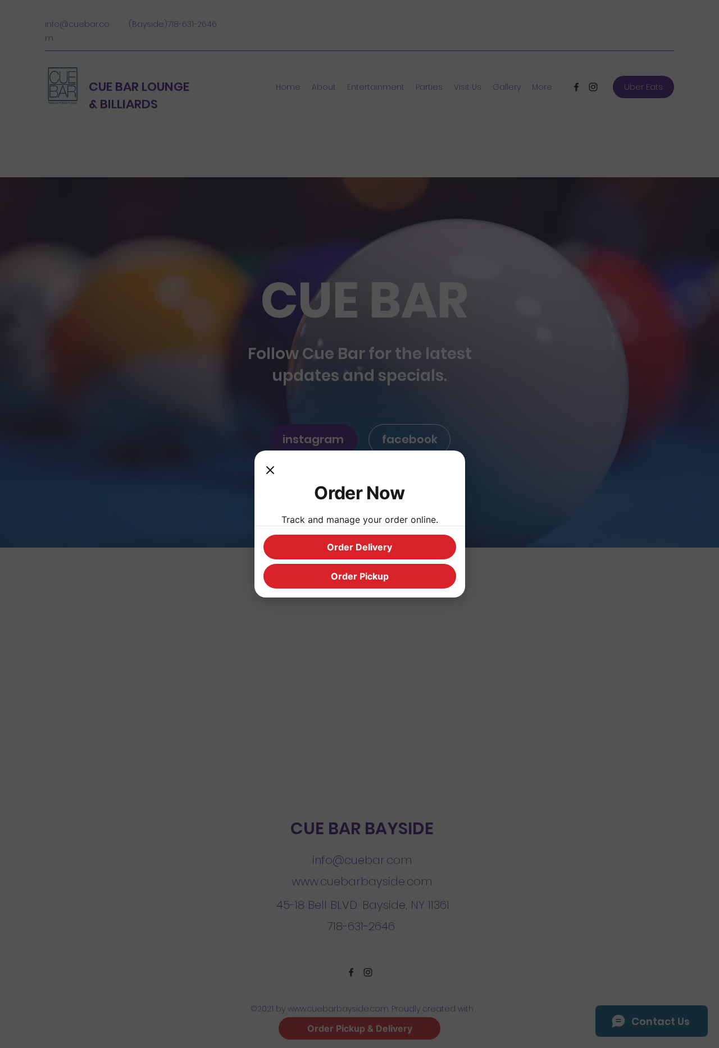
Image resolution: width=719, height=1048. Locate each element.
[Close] (270, 470)
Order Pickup (360, 576)
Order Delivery (359, 547)
